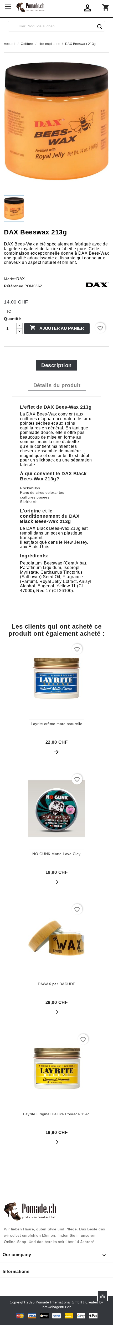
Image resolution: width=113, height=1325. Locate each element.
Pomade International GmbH (59, 1302)
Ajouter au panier (57, 328)
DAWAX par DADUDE (56, 984)
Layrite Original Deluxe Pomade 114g (56, 1114)
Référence (13, 286)
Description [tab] (56, 365)
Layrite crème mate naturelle (56, 724)
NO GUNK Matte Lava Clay (56, 854)
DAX (20, 278)
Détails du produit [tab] (57, 385)
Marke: (10, 279)
